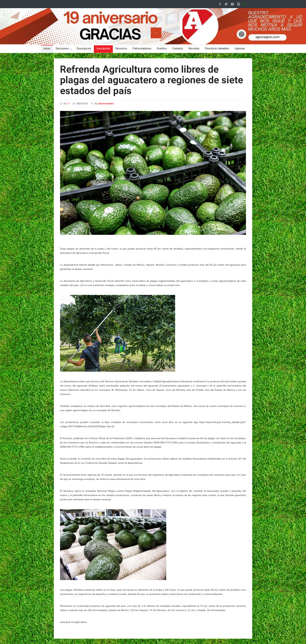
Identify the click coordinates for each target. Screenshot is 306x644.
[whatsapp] (244, 4)
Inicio (47, 48)
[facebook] (220, 4)
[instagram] (238, 4)
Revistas (193, 48)
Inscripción (103, 48)
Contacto (177, 48)
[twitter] (226, 4)
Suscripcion (84, 48)
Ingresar (240, 48)
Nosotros (121, 48)
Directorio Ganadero (217, 48)
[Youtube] (232, 4)
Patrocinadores (141, 48)
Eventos (162, 48)
